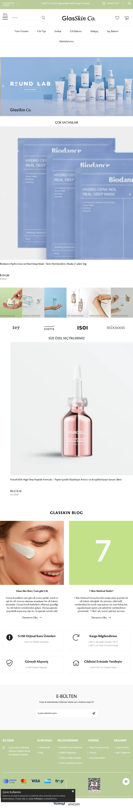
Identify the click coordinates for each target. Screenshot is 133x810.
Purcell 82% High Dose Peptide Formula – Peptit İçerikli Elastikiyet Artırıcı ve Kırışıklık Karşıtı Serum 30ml (55, 479)
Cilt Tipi (41, 31)
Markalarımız (66, 41)
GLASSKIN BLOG (66, 513)
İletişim (93, 753)
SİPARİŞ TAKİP (113, 3)
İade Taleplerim (123, 753)
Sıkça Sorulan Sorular (99, 747)
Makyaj (94, 31)
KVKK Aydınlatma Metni (71, 763)
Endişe (58, 31)
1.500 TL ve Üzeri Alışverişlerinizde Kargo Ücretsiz (65, 3)
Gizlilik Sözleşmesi (67, 753)
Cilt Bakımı (76, 31)
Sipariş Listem (122, 747)
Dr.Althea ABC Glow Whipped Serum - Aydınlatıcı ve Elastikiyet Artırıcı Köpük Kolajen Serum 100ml (53, 264)
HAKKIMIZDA (9, 3)
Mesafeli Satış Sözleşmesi (70, 747)
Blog (41, 753)
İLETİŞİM (6, 6)
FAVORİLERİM (118, 17)
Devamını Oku (30, 617)
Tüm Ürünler (22, 31)
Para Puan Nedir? (97, 758)
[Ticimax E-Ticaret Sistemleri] (66, 804)
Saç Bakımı (112, 31)
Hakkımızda (44, 747)
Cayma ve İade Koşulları (70, 758)
